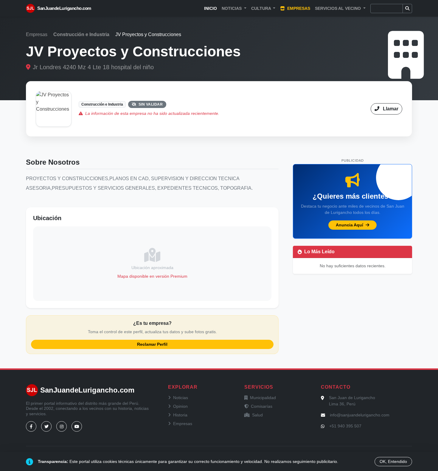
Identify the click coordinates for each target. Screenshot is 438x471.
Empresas (298, 8)
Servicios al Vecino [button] (338, 8)
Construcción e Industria (81, 34)
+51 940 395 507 (345, 426)
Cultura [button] (261, 8)
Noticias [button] (232, 8)
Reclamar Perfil (152, 344)
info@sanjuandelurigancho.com (359, 415)
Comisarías (261, 406)
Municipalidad (263, 397)
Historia (180, 415)
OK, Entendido (393, 461)
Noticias (180, 397)
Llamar (390, 108)
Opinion (180, 406)
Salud (257, 415)
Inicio (210, 8)
